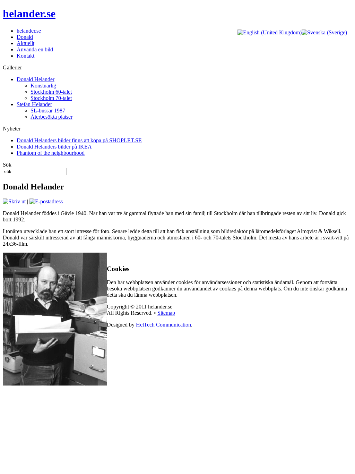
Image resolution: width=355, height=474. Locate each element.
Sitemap (166, 313)
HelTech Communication (163, 325)
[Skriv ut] (14, 201)
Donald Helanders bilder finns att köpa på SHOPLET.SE (79, 140)
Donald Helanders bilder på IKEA (54, 147)
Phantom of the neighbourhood (51, 153)
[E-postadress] (46, 201)
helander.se (29, 13)
